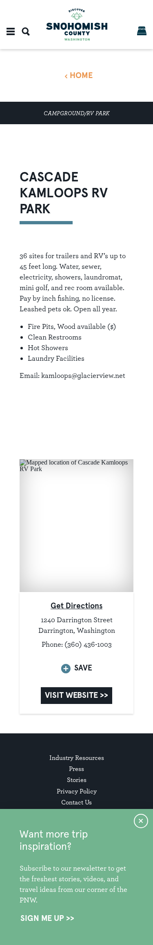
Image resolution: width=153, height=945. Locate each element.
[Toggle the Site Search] (26, 31)
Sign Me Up (42, 918)
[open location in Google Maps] (76, 524)
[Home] (76, 25)
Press (76, 769)
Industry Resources (76, 758)
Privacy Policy (77, 791)
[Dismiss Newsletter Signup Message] (141, 821)
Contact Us (76, 802)
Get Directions (76, 606)
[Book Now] (141, 31)
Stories (76, 780)
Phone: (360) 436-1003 (77, 644)
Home (81, 75)
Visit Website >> (76, 695)
